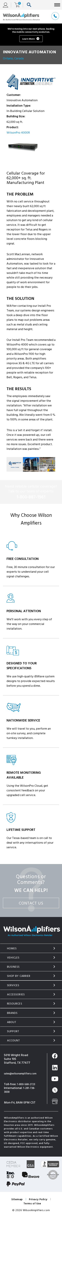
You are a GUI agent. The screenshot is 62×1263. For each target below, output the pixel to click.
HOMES (12, 948)
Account (13, 1040)
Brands (12, 1013)
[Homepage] (21, 16)
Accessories (16, 994)
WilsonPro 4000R (18, 132)
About (12, 1022)
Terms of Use (32, 1203)
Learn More (28, 38)
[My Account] (7, 4)
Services (13, 985)
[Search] (30, 4)
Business (13, 967)
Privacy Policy (38, 1199)
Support (13, 1031)
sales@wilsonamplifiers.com (20, 1073)
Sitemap (17, 1199)
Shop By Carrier (18, 976)
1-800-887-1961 (31, 496)
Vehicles (13, 957)
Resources (14, 1003)
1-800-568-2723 (26, 1084)
